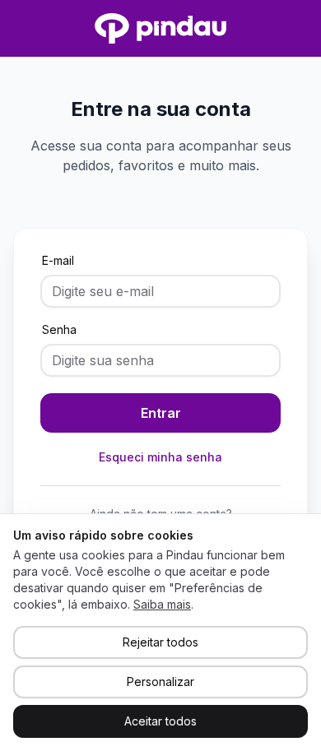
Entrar (161, 413)
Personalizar (160, 681)
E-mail (58, 260)
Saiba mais (162, 604)
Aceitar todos (160, 721)
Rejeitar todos (160, 642)
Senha (59, 329)
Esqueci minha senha (160, 457)
